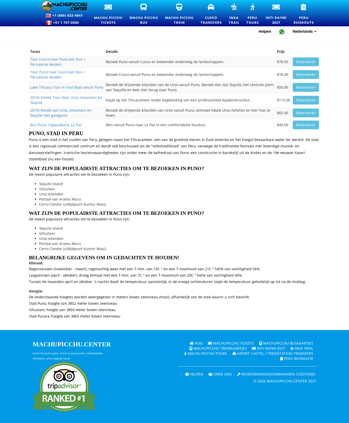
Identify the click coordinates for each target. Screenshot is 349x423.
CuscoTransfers (211, 14)
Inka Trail (303, 348)
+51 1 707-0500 (67, 22)
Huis (198, 343)
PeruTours (252, 14)
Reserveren (306, 61)
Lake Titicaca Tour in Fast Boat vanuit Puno (66, 87)
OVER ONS (222, 374)
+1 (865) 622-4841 (67, 15)
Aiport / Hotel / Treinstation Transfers (274, 353)
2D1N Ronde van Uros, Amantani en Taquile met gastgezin (60, 113)
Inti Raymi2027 (276, 14)
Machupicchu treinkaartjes (219, 348)
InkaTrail (234, 14)
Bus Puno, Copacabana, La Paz (56, 124)
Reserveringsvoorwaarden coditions (278, 374)
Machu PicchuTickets (108, 14)
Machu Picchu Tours (207, 353)
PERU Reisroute (298, 358)
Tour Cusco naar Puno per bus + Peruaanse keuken (57, 62)
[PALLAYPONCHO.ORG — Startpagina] (61, 6)
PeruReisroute (304, 14)
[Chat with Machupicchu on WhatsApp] (282, 31)
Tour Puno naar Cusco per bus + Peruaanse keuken (57, 74)
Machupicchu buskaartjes (287, 343)
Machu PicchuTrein (179, 14)
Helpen (265, 31)
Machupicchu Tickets (233, 343)
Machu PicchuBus (144, 14)
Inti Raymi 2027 (270, 348)
